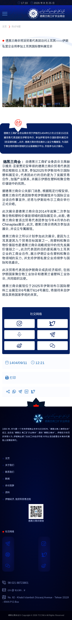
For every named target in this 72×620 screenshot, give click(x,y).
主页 (4, 26)
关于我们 (9, 465)
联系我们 (9, 472)
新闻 (7, 478)
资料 (7, 492)
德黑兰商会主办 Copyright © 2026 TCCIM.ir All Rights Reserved (36, 615)
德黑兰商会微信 (36, 521)
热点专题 (16, 26)
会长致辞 (9, 485)
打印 (12, 377)
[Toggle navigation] (5, 13)
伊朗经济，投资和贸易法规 (17, 499)
